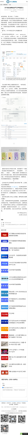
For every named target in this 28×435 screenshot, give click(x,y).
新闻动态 (4, 403)
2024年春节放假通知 (15, 284)
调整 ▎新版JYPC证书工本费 (17, 371)
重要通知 (5, 4)
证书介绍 (9, 403)
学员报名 (24, 403)
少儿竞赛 (14, 403)
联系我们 (16, 404)
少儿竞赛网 (13, 409)
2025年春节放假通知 (15, 270)
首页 (1, 4)
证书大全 (19, 403)
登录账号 (10, 387)
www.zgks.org (14, 186)
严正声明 (11, 313)
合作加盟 (11, 404)
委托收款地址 (8, 222)
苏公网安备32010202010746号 (15, 413)
